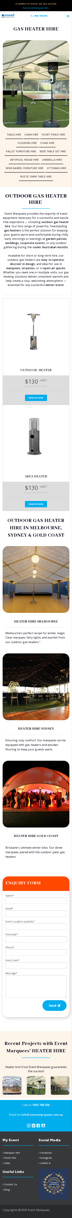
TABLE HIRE (14, 134)
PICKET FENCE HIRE (53, 134)
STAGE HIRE (47, 143)
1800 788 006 (40, 15)
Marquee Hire (12, 1152)
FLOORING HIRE (27, 143)
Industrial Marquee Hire (36, 7)
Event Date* (12, 960)
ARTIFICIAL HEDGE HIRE (24, 159)
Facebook (46, 1152)
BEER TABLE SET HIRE (53, 151)
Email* (9, 908)
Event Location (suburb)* (20, 921)
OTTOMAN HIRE (56, 168)
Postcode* (11, 934)
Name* (9, 895)
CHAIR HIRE (31, 134)
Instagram (46, 1157)
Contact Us (10, 1184)
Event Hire (10, 1157)
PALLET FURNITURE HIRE (21, 151)
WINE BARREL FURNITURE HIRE (24, 168)
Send (53, 1005)
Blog (7, 1189)
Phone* (9, 947)
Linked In (45, 1163)
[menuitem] (13, 135)
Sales (7, 1163)
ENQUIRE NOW (35, 397)
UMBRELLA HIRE (52, 159)
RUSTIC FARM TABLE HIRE (36, 176)
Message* (11, 973)
